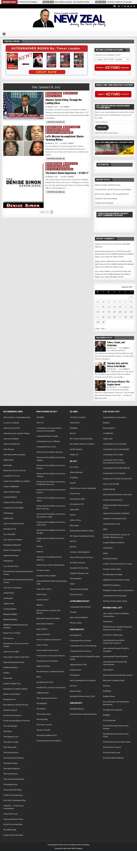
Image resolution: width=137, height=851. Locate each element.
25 (109, 317)
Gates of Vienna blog (12, 550)
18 (109, 312)
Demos (40, 546)
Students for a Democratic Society (51, 688)
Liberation (74, 525)
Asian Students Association (114, 417)
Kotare (73, 515)
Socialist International (112, 710)
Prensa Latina (76, 623)
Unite (72, 584)
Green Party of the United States (50, 565)
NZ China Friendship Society (82, 536)
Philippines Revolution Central (116, 580)
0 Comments (125, 348)
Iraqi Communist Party (113, 500)
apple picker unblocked (105, 261)
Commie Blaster (10, 497)
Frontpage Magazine (12, 545)
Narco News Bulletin (79, 617)
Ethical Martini (76, 472)
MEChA (40, 605)
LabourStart (108, 670)
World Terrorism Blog (12, 824)
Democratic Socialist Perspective (117, 479)
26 (114, 317)
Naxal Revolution (110, 559)
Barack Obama (54, 93)
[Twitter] (119, 6)
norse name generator (104, 251)
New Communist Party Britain (83, 680)
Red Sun (106, 686)
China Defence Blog (11, 492)
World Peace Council (112, 747)
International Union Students (115, 656)
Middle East (71, 93)
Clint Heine (74, 423)
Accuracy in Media (11, 423)
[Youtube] (128, 6)
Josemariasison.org (111, 524)
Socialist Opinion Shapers (60, 132)
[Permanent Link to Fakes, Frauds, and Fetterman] (100, 346)
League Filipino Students (113, 543)
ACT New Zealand (77, 417)
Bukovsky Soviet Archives (14, 470)
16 (98, 312)
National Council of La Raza (48, 618)
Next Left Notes (43, 634)
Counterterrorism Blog (13, 508)
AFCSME (40, 417)
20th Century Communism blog (16, 417)
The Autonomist (10, 726)
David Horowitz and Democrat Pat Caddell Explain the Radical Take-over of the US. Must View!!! (114, 254)
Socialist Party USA (45, 682)
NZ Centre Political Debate (81, 439)
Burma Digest (109, 428)
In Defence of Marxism (113, 635)
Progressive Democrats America (51, 656)
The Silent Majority (11, 769)
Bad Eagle (7, 465)
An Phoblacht (75, 635)
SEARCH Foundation (111, 585)
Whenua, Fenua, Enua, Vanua (115, 601)
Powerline (7, 678)
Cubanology (8, 513)
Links (105, 553)
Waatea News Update (79, 589)
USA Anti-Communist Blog (14, 800)
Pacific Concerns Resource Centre (117, 564)
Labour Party (75, 520)
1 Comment (66, 107)
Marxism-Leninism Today (114, 680)
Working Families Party (47, 735)
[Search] (134, 6)
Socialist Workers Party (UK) (82, 696)
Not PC (73, 433)
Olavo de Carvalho (11, 652)
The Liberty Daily (10, 742)
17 (103, 312)
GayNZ (73, 483)
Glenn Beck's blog (10, 556)
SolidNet (107, 715)
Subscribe (102, 127)
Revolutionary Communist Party (50, 672)
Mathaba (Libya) (77, 709)
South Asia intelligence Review (16, 721)
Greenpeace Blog (77, 499)
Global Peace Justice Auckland (83, 488)
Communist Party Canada (47, 436)
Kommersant (75, 670)
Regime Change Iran (12, 684)
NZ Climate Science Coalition (82, 444)
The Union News (10, 774)
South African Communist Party (83, 714)
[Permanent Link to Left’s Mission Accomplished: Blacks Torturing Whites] (23, 141)
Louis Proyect (43, 600)
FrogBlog (74, 478)
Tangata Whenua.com (79, 573)
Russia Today (75, 691)
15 (131, 307)
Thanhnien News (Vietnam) (114, 596)
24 (103, 317)
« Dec (97, 329)
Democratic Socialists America (50, 452)
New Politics (42, 629)
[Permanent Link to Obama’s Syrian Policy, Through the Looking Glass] (23, 106)
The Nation (41, 709)
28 (126, 317)
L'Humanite (75, 675)
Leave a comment (68, 143)
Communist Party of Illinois (48, 441)
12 (114, 307)
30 (98, 322)
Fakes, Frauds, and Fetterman (107, 185)
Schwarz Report (10, 710)
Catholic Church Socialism (106, 199)
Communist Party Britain (80, 641)
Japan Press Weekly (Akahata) (116, 513)
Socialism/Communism (58, 130)
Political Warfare (10, 668)
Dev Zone (74, 467)
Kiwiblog (73, 428)
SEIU (39, 677)
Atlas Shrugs (8, 449)
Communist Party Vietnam (114, 473)
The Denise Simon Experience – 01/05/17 (66, 173)
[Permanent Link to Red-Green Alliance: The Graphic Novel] (100, 385)
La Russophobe (9, 609)
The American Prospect (47, 698)
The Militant (42, 703)
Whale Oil (74, 455)
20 (120, 312)
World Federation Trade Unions (116, 742)
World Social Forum (111, 753)
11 (109, 307)
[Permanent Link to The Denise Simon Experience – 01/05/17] (23, 185)
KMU (105, 529)
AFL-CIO (40, 423)
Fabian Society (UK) (78, 665)
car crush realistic (103, 271)
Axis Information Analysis (14, 455)
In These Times (43, 570)
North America (72, 127)
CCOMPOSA (108, 433)
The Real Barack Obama (13, 758)
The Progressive (44, 714)
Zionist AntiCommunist (13, 835)
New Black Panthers (45, 624)
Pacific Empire (76, 449)
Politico (6, 673)
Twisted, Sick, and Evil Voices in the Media (113, 189)
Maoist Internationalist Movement (117, 675)
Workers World (43, 730)
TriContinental (109, 720)
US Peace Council (44, 725)
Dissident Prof (9, 529)
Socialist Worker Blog (79, 568)
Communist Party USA (46, 447)
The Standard (75, 578)
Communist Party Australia (114, 444)
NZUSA (73, 547)
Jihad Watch (8, 593)
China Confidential (11, 487)
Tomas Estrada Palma (12, 790)
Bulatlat (106, 423)
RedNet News (109, 696)
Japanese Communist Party (115, 519)
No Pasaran (8, 638)
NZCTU (73, 541)
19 (114, 312)
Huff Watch (8, 561)
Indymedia (74, 509)
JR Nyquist (8, 598)
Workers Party (76, 594)
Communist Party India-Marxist (116, 468)
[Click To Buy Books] (47, 75)
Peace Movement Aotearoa (81, 557)
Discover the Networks (13, 524)
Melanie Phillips (10, 614)
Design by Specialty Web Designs (68, 848)
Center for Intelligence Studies (16, 481)
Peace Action (42, 645)
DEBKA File (8, 518)
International (55, 163)
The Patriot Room (10, 753)
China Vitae (108, 439)
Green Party (75, 494)
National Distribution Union (82, 531)
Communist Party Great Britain (83, 646)
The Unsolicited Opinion (13, 779)
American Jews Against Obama (16, 433)
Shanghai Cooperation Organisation (118, 590)
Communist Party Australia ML (116, 449)
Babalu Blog (8, 460)
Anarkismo (107, 621)
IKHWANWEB (109, 489)
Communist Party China (113, 455)
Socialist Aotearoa (77, 563)
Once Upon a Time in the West (16, 657)
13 (120, 307)
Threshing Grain (10, 784)
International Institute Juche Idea (117, 495)
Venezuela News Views (13, 819)
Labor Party (42, 594)
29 (131, 317)
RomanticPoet (9, 699)
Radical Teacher (43, 666)
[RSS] (131, 6)
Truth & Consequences (13, 795)
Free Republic (9, 534)
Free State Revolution (12, 540)
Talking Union (43, 693)
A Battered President (104, 203)
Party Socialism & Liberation (49, 640)
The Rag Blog (42, 719)
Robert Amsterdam (11, 694)
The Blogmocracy (10, 737)
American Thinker (11, 439)
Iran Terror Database (12, 588)
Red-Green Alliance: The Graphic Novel (112, 194)
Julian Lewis (8, 604)
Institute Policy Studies (46, 576)
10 (103, 307)
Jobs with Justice (44, 589)
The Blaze (7, 731)
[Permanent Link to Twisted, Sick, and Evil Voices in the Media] (100, 367)
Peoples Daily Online (112, 569)
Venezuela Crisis (10, 814)
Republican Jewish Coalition (15, 689)
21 (126, 312)
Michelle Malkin (10, 619)
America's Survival (11, 428)
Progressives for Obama (47, 661)
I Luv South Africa (11, 566)
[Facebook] (122, 6)
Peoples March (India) (112, 574)
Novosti (73, 686)
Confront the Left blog (12, 502)
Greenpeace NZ (76, 504)
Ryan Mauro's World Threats (15, 705)
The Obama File (10, 747)
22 (131, 312)
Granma (73, 612)
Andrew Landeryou (11, 444)
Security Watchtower (12, 715)
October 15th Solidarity (80, 552)
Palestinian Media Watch (13, 662)
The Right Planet (10, 763)
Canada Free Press (11, 476)
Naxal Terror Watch (11, 633)
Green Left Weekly (111, 484)
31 (103, 322)
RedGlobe (107, 691)
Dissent (40, 552)
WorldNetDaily (9, 830)
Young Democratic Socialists (49, 741)
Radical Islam (54, 96)
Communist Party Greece (81, 651)
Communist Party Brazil (80, 607)
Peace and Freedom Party (48, 650)
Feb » (103, 329)
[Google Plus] (125, 6)
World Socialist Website (113, 758)
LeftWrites (108, 548)
